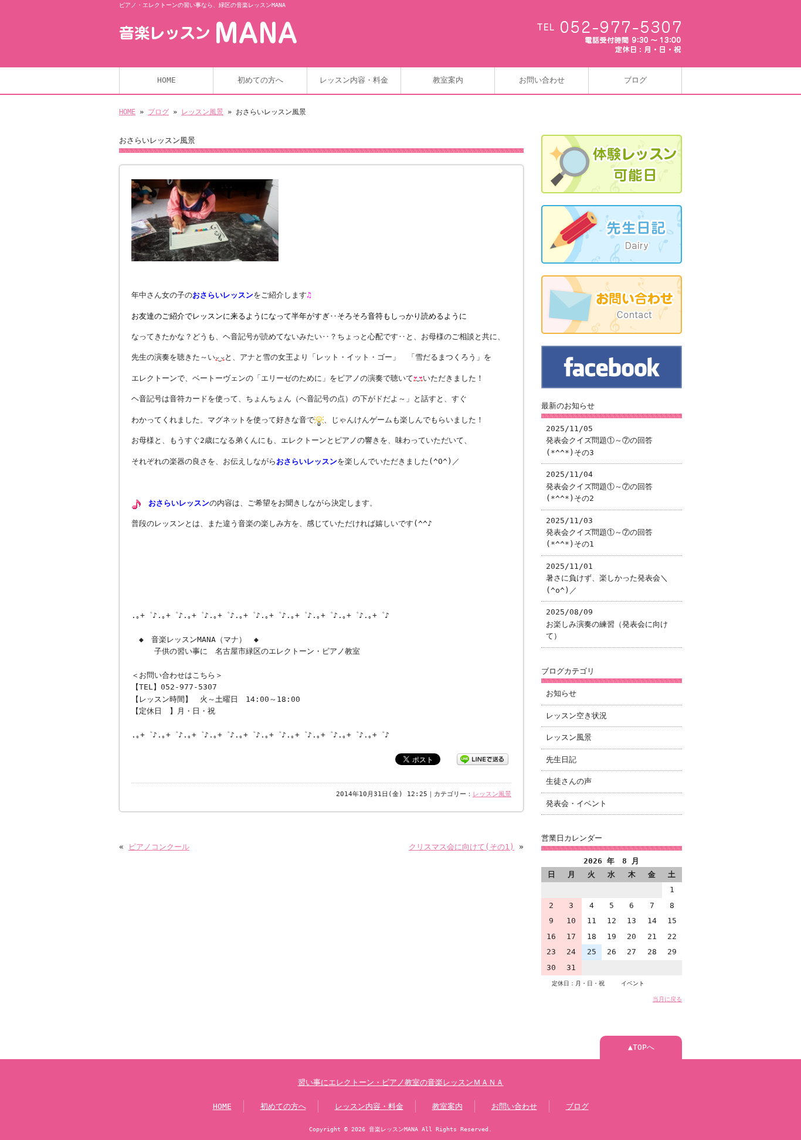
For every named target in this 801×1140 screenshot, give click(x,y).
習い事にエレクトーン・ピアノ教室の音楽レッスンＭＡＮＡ (401, 1082)
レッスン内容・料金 (354, 80)
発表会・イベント (576, 803)
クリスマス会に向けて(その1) (461, 846)
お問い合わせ (542, 80)
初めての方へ (260, 80)
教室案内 (448, 80)
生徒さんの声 (569, 781)
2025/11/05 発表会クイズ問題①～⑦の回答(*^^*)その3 (599, 440)
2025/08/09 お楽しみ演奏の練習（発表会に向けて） (607, 623)
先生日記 (561, 759)
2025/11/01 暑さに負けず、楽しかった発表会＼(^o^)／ (607, 578)
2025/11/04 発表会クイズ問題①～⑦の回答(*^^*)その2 (599, 486)
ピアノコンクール (158, 846)
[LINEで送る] (482, 758)
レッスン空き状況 (576, 715)
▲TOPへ (641, 1047)
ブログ (635, 80)
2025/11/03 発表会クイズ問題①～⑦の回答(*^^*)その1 (599, 532)
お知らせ (561, 693)
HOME (166, 80)
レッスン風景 (202, 112)
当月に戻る (667, 998)
